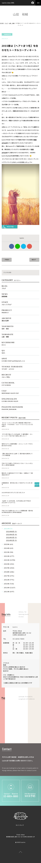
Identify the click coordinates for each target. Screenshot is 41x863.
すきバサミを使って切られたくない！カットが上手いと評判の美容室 (17, 464)
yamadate (7, 34)
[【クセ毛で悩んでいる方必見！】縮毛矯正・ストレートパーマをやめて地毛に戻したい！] (37, 436)
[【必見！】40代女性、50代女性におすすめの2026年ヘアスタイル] (37, 502)
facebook (11, 246)
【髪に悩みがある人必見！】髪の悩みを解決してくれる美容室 (17, 454)
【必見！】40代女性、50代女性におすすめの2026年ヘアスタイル (16, 502)
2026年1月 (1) (11, 540)
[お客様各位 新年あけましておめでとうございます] (37, 484)
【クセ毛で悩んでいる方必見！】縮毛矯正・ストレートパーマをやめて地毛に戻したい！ (17, 435)
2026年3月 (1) (11, 538)
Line (17, 246)
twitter (23, 246)
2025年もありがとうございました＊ (13, 493)
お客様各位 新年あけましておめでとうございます (17, 484)
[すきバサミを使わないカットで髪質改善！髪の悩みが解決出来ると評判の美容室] (37, 512)
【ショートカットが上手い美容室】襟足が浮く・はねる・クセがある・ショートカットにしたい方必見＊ (17, 424)
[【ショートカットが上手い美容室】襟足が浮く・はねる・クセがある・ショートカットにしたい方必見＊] (37, 424)
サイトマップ (20, 825)
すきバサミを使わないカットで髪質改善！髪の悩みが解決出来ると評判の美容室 (17, 511)
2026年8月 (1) (11, 532)
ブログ (6, 23)
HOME (2, 23)
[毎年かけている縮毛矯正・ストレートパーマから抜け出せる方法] (37, 445)
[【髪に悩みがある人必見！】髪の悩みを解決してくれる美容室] (37, 455)
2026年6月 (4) (11, 535)
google (29, 246)
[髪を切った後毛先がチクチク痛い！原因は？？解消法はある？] (37, 474)
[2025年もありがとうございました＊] (37, 494)
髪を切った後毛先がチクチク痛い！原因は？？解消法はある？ (17, 474)
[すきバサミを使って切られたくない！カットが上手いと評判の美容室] (37, 465)
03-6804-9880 (18, 639)
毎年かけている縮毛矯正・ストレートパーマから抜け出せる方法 (17, 445)
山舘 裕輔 (11, 23)
